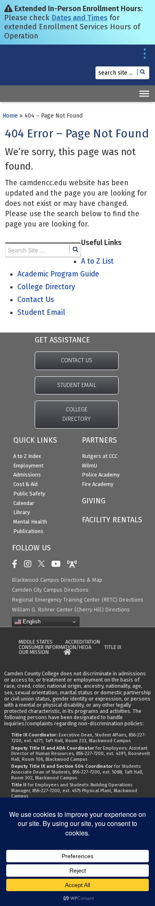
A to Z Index (27, 456)
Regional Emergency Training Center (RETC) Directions (77, 600)
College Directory (46, 287)
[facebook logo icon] (16, 564)
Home (10, 115)
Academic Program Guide (58, 274)
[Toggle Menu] (144, 94)
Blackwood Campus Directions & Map (57, 580)
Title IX (113, 647)
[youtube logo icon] (58, 564)
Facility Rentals (112, 519)
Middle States (35, 642)
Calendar (23, 503)
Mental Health (30, 522)
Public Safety (29, 494)
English (31, 621)
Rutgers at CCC (99, 456)
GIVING (93, 500)
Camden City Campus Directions (50, 590)
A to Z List (97, 261)
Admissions (27, 475)
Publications (28, 531)
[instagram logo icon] (30, 564)
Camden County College (25, 69)
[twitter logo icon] (43, 564)
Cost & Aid (25, 484)
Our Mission (34, 652)
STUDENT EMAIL (76, 385)
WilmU (89, 465)
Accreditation (82, 642)
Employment (28, 465)
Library (21, 512)
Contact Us (35, 299)
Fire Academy (97, 484)
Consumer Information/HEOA (55, 647)
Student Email (41, 312)
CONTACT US (76, 360)
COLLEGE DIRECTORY (76, 414)
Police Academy (100, 475)
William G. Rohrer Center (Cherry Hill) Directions (71, 609)
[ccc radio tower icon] (74, 564)
